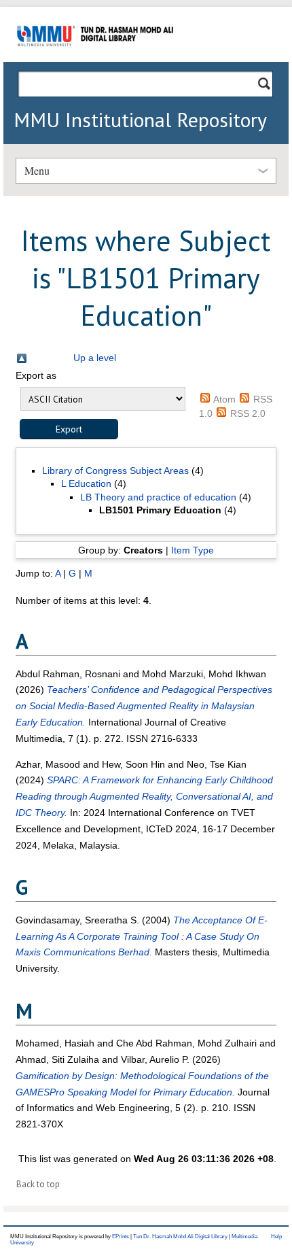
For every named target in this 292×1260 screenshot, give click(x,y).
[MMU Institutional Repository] (95, 59)
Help (276, 1236)
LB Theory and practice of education (158, 497)
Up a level (94, 357)
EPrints (120, 1236)
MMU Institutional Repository (140, 119)
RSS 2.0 (248, 413)
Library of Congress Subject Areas (115, 470)
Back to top (38, 1184)
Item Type (192, 550)
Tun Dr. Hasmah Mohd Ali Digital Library (180, 1236)
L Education (86, 483)
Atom (224, 399)
